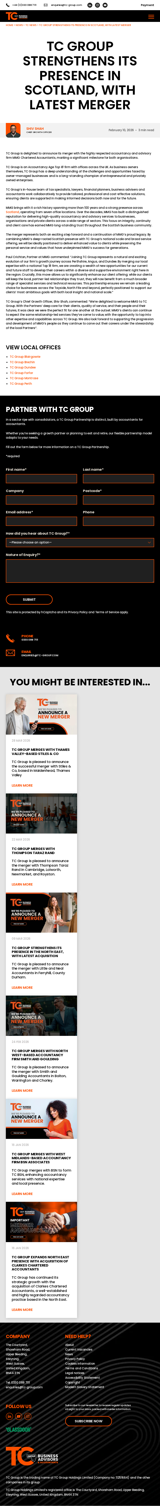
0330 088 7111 (29, 640)
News (19, 25)
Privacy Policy (78, 612)
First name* (16, 469)
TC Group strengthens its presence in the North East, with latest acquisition (41, 944)
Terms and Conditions (81, 1368)
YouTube (105, 5)
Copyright (72, 1382)
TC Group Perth (21, 384)
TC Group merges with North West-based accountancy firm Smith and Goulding (41, 1047)
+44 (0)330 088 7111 (24, 5)
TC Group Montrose (24, 378)
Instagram (97, 5)
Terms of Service (107, 612)
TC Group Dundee (23, 367)
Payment (147, 5)
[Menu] (151, 16)
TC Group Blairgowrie (25, 357)
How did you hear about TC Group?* (38, 533)
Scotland (12, 212)
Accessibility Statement (82, 1378)
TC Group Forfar (21, 373)
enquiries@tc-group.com (66, 5)
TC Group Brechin (22, 362)
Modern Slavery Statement (84, 1387)
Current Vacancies (78, 1350)
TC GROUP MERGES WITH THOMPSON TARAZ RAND (41, 843)
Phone (88, 512)
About (69, 1345)
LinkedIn (89, 5)
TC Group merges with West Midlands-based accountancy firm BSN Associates (41, 1150)
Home (9, 25)
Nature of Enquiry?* (23, 555)
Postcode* (92, 491)
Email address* (19, 512)
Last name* (93, 469)
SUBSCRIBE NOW (88, 1421)
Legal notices (74, 1373)
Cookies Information (80, 1364)
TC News (30, 25)
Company (15, 491)
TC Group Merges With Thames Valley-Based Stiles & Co (41, 743)
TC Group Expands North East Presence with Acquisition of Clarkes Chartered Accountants (41, 1260)
